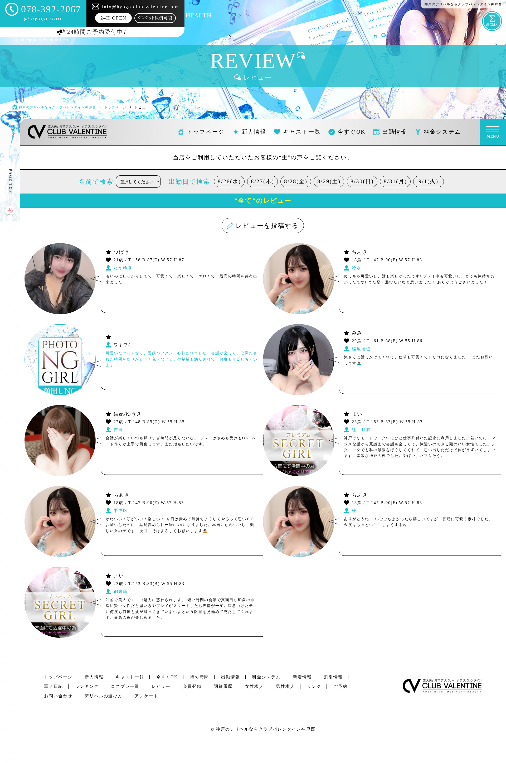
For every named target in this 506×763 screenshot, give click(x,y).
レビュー (161, 686)
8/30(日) (362, 181)
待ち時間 (199, 677)
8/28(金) (295, 181)
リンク (314, 686)
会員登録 (192, 686)
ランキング (87, 686)
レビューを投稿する (267, 225)
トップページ (58, 677)
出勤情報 (230, 677)
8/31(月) (395, 181)
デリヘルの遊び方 (104, 696)
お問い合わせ (58, 696)
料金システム (266, 677)
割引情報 (333, 677)
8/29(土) (328, 181)
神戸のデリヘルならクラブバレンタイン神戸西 (265, 729)
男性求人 (285, 686)
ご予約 (340, 686)
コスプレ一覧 (125, 686)
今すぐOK (167, 677)
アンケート (146, 696)
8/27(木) (262, 181)
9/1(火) (428, 181)
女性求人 (254, 686)
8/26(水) (229, 181)
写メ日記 (53, 686)
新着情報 (302, 677)
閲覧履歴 (223, 686)
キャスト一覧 (130, 677)
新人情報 (94, 677)
